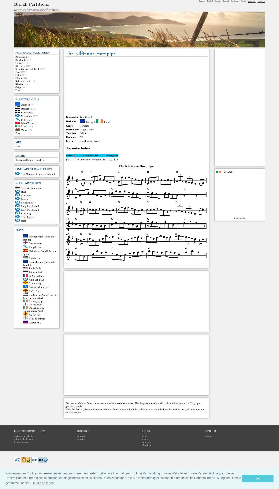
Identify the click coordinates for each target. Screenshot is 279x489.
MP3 (17, 146)
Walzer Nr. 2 (35, 322)
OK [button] (258, 478)
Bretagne (26, 108)
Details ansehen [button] (43, 483)
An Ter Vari (34, 290)
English (210, 1)
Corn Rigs (26, 213)
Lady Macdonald (30, 206)
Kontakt (80, 436)
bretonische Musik (23, 436)
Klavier (19, 84)
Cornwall (26, 112)
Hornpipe (84, 125)
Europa (90, 122)
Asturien (25, 104)
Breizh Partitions (31, 4)
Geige (18, 87)
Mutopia (146, 442)
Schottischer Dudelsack (27, 69)
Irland (24, 126)
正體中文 (252, 2)
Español (218, 1)
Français (202, 1)
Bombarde (20, 59)
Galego (243, 1)
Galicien (25, 120)
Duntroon (26, 195)
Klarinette (20, 66)
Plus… (18, 90)
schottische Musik (23, 439)
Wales (24, 130)
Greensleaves (35, 304)
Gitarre (18, 78)
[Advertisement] (136, 86)
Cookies (80, 439)
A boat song (35, 283)
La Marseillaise (37, 276)
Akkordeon (21, 56)
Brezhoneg (235, 1)
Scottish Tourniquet (31, 188)
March (24, 199)
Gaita (18, 75)
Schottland (26, 116)
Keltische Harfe (23, 81)
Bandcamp (147, 445)
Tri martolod (35, 272)
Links (145, 436)
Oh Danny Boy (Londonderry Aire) (33, 309)
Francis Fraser (28, 202)
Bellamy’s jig (36, 301)
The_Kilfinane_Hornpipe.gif (90, 159)
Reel (23, 191)
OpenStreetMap (240, 218)
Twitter (208, 436)
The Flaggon (27, 217)
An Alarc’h (34, 258)
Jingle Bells (35, 268)
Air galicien (35, 247)
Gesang (19, 63)
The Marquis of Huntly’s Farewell (38, 174)
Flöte (18, 72)
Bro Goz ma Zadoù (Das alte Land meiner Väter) (40, 296)
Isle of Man (27, 123)
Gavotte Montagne (38, 287)
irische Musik (21, 442)
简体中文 (261, 2)
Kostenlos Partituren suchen (29, 160)
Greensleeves (35, 243)
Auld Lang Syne (37, 279)
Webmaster (178, 409)
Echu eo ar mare (37, 318)
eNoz (145, 439)
